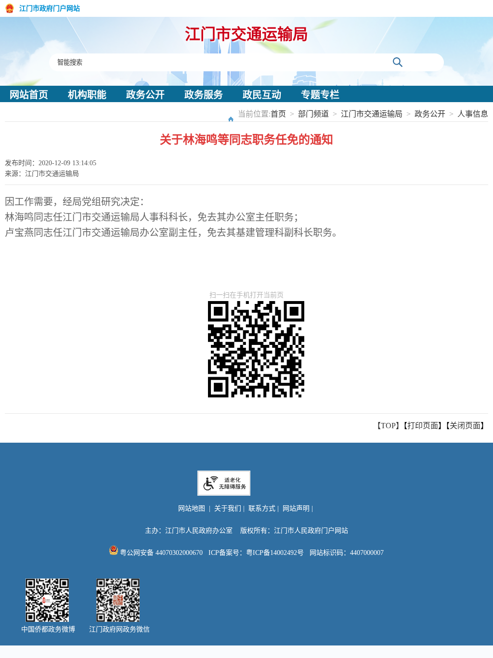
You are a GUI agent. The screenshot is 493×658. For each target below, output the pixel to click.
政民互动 (262, 95)
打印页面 (422, 425)
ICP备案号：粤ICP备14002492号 (256, 552)
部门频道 (313, 114)
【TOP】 (388, 425)
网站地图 (191, 508)
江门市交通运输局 (246, 34)
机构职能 (87, 95)
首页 (278, 114)
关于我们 (227, 508)
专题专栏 (320, 95)
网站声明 (296, 508)
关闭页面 (465, 425)
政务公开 (145, 95)
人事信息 (472, 114)
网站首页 (29, 95)
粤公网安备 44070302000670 (160, 552)
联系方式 (261, 508)
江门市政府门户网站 (49, 8)
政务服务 (203, 95)
